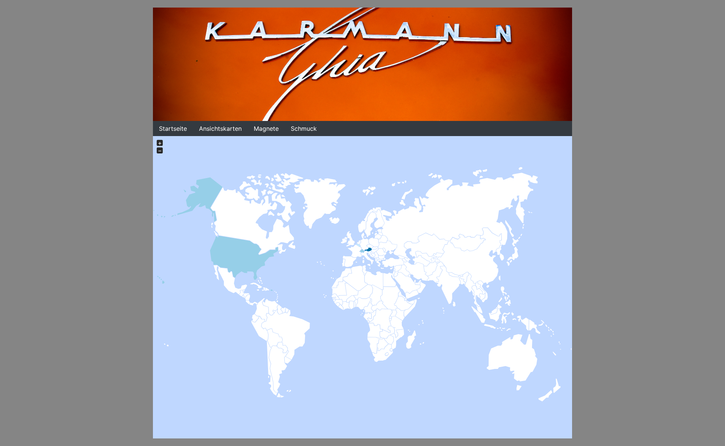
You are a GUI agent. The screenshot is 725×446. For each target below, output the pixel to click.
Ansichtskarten (220, 128)
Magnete (266, 128)
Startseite (173, 128)
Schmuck (304, 128)
